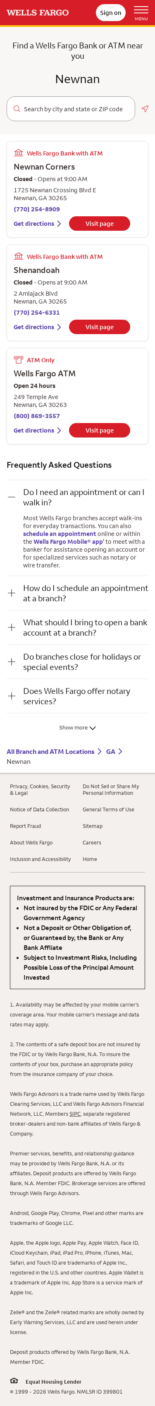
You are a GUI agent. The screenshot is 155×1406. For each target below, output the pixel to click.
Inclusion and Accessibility (40, 859)
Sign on (111, 13)
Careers (92, 842)
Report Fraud (25, 826)
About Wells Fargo (31, 842)
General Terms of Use (108, 809)
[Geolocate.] (145, 108)
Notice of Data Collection (39, 809)
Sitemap (93, 826)
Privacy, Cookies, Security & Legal (40, 789)
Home (90, 859)
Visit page (100, 223)
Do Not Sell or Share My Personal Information (111, 789)
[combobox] (76, 109)
